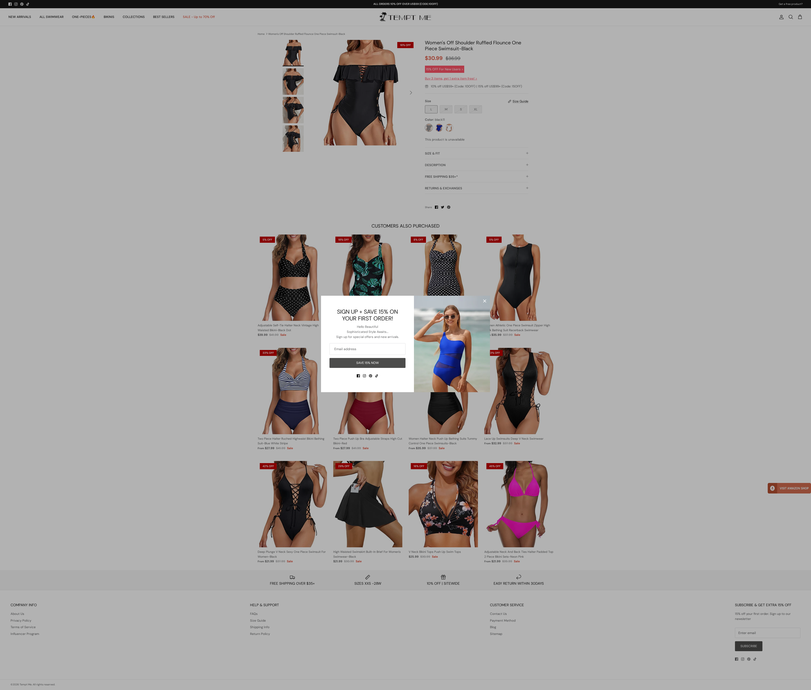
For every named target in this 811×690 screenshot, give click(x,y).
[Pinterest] (370, 375)
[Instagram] (364, 375)
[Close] (484, 301)
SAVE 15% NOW (367, 363)
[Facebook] (358, 375)
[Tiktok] (376, 375)
